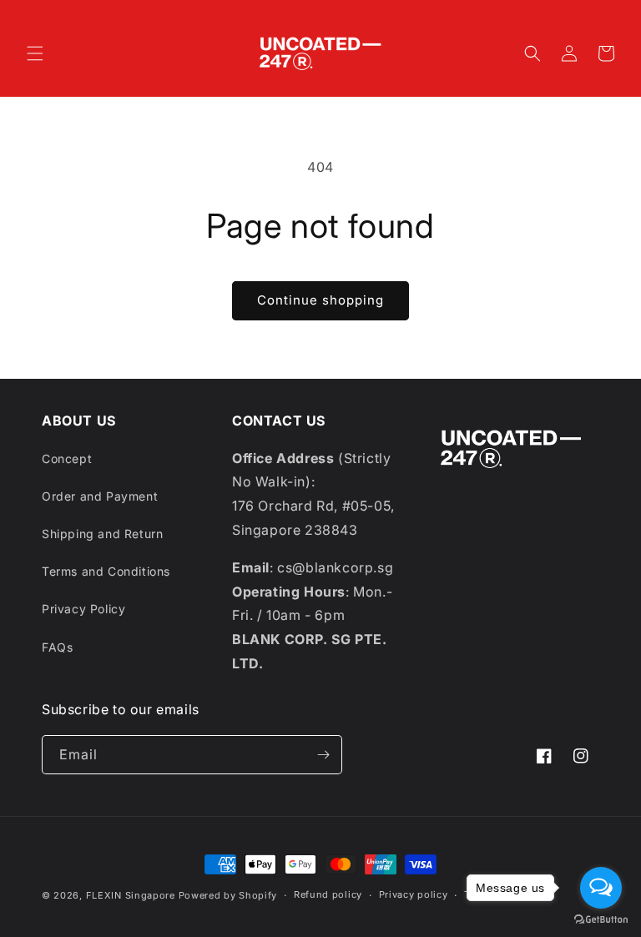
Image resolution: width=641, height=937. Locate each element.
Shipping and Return (102, 533)
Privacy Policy (83, 609)
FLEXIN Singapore (130, 895)
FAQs (57, 647)
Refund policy (328, 894)
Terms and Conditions (106, 571)
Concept (67, 458)
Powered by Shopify (228, 895)
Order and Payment (100, 496)
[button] (35, 53)
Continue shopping (320, 300)
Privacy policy (413, 894)
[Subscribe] (323, 754)
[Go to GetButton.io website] (601, 919)
